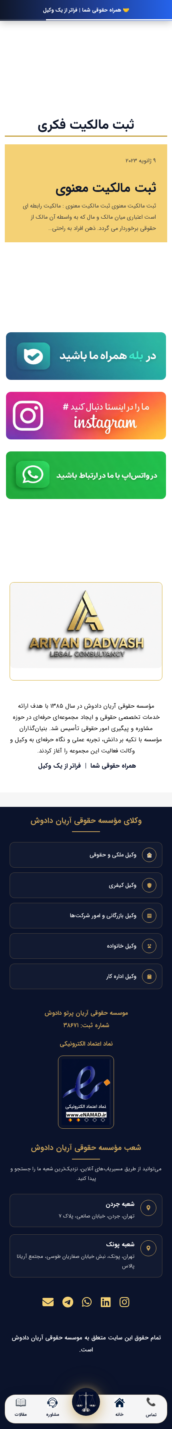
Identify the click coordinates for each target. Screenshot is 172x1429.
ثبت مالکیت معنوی (106, 188)
